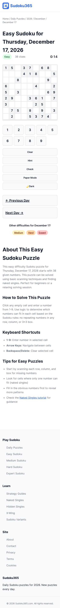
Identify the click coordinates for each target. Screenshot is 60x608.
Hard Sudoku (14, 467)
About (10, 539)
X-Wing (10, 513)
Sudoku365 (21, 5)
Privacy (10, 552)
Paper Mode (30, 177)
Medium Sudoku (16, 460)
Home (6, 18)
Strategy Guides (16, 493)
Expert (42, 232)
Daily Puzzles (18, 18)
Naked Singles (15, 500)
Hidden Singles (15, 506)
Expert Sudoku (15, 473)
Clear (30, 152)
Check (30, 169)
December (39, 18)
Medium (18, 232)
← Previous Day (17, 200)
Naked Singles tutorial (33, 397)
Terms (10, 558)
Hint (30, 160)
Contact (11, 546)
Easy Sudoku (14, 454)
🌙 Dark (30, 186)
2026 (29, 18)
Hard (31, 232)
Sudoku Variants (16, 519)
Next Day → (14, 213)
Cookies (11, 565)
